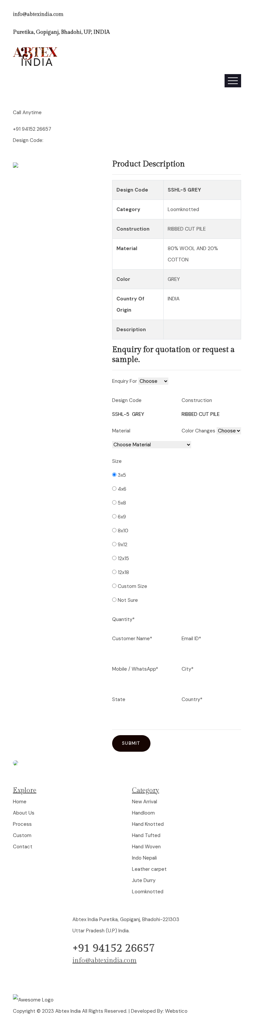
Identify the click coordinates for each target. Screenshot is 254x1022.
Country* (192, 699)
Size (117, 461)
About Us (23, 813)
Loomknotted (147, 891)
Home (19, 801)
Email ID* (191, 638)
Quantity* (123, 619)
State (118, 699)
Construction (197, 400)
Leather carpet (149, 869)
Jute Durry (143, 880)
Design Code (127, 400)
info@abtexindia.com (38, 14)
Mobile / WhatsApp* (135, 669)
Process (22, 824)
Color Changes (198, 430)
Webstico (176, 1011)
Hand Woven (146, 846)
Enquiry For (124, 381)
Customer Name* (132, 638)
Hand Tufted (146, 835)
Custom (22, 835)
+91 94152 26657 (32, 129)
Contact (22, 846)
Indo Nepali (144, 858)
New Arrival (144, 801)
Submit (131, 743)
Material (121, 430)
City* (187, 669)
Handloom (143, 813)
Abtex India (68, 1011)
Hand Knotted (148, 824)
